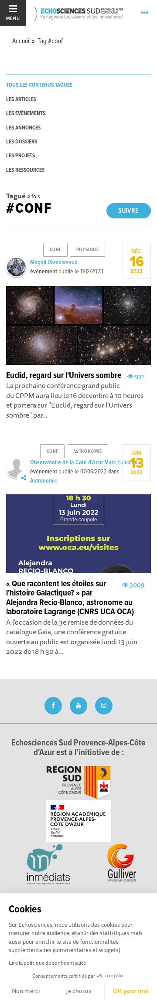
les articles (21, 99)
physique (87, 250)
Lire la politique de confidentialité (47, 963)
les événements (25, 113)
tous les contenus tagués (39, 85)
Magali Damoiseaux (53, 262)
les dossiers (21, 142)
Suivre (128, 210)
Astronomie (44, 481)
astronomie (87, 452)
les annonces (23, 128)
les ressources (25, 170)
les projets (20, 156)
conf (55, 250)
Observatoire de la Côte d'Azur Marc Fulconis (83, 462)
